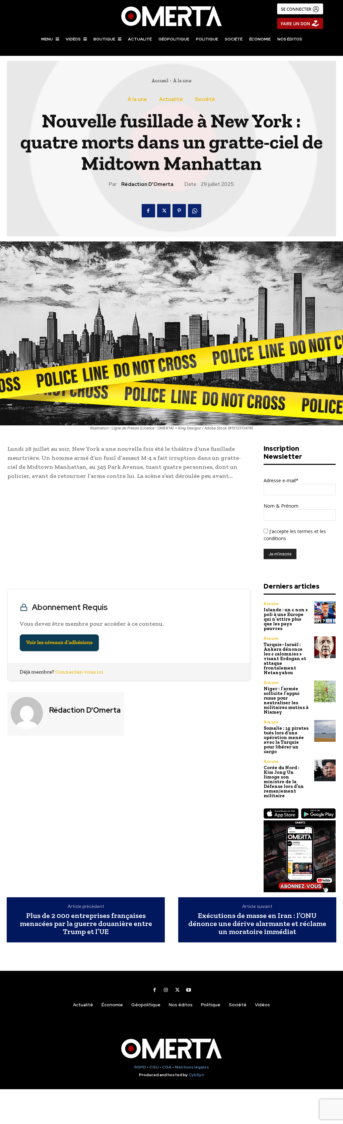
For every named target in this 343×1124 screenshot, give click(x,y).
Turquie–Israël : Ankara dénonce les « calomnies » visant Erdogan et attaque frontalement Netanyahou (285, 659)
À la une (182, 81)
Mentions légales (192, 1067)
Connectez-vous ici (79, 672)
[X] (163, 210)
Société (205, 99)
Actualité (171, 99)
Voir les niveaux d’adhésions (59, 642)
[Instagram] (165, 990)
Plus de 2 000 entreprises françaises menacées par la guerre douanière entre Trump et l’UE (86, 924)
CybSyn (196, 1075)
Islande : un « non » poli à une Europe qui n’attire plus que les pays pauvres (286, 619)
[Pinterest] (179, 210)
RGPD (140, 1067)
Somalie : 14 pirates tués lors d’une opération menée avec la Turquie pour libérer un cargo (286, 739)
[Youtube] (188, 990)
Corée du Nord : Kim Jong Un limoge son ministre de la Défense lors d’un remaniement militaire (284, 782)
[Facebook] (148, 210)
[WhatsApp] (194, 210)
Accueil (159, 81)
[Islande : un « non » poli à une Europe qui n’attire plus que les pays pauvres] (325, 612)
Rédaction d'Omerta (147, 184)
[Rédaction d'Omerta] (27, 713)
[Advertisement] (128, 536)
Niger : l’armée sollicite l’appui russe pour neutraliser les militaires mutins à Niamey (286, 700)
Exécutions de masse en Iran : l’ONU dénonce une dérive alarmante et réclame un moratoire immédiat (257, 924)
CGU (154, 1067)
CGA (167, 1067)
